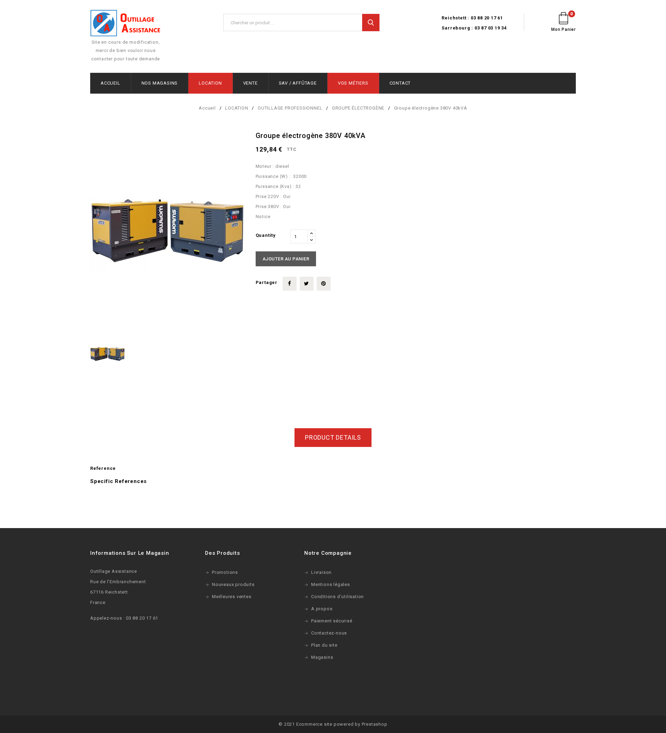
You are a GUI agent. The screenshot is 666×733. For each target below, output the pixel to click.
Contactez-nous (329, 633)
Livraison (321, 572)
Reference (103, 468)
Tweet (307, 284)
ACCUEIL (110, 83)
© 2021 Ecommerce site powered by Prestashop (333, 724)
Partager (290, 284)
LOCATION (210, 83)
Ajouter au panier (286, 258)
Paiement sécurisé (331, 620)
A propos (321, 608)
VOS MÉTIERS (353, 83)
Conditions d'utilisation (337, 596)
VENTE (250, 83)
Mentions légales (330, 584)
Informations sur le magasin (129, 553)
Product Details (333, 437)
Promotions (225, 572)
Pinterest (324, 284)
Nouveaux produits (233, 584)
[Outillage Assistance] (125, 23)
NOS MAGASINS (160, 83)
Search (370, 22)
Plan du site (324, 645)
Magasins (322, 657)
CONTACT (400, 83)
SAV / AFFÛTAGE (298, 83)
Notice (263, 216)
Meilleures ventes (231, 596)
